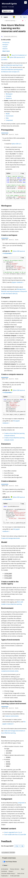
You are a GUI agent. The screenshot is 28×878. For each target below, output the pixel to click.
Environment (9, 116)
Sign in (25, 17)
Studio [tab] (16, 134)
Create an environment (11, 716)
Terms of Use (20, 873)
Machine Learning (10, 20)
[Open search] (20, 17)
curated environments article (9, 671)
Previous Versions (14, 869)
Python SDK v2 (16, 144)
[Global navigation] (1, 17)
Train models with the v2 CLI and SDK (15, 834)
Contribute (4, 871)
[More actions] (25, 20)
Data (7, 118)
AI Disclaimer (4, 869)
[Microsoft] (14, 17)
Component (9, 120)
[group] (15, 187)
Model (7, 114)
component (21, 803)
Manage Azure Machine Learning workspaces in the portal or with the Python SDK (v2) (14, 291)
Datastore (5, 48)
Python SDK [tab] (5, 134)
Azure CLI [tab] (11, 134)
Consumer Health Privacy (7, 873)
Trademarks (4, 876)
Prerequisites (5, 42)
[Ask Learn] (22, 20)
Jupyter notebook (17, 282)
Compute (4, 46)
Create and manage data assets (10, 538)
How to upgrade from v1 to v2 (13, 832)
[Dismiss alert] (25, 2)
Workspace (5, 44)
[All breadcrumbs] (2, 20)
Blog (22, 869)
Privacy (10, 871)
